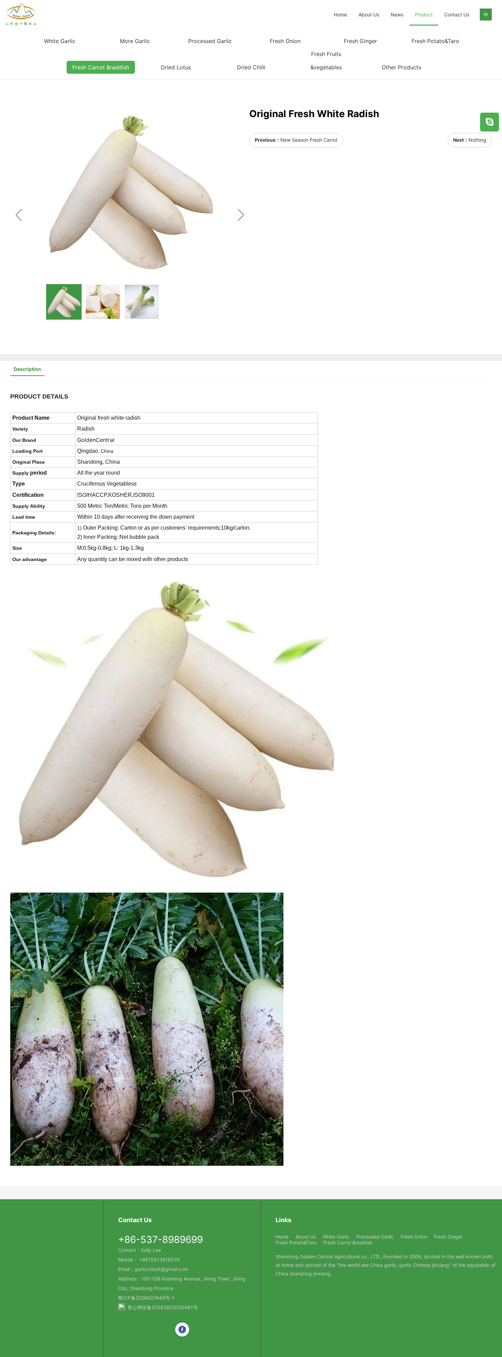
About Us (369, 14)
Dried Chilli (251, 67)
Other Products (401, 67)
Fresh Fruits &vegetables (326, 60)
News (397, 14)
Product (424, 14)
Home (340, 14)
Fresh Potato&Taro (435, 41)
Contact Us (456, 14)
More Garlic (135, 41)
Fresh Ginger (360, 41)
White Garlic (59, 41)
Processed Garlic (210, 41)
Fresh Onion (285, 41)
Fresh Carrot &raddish (100, 67)
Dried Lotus (176, 67)
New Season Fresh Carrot (308, 140)
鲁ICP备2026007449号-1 (146, 1298)
